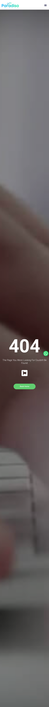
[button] (45, 5)
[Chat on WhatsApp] (45, 353)
